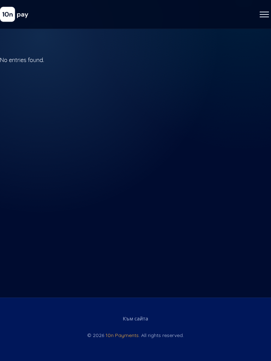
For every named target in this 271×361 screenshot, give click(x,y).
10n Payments (122, 335)
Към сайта (135, 319)
